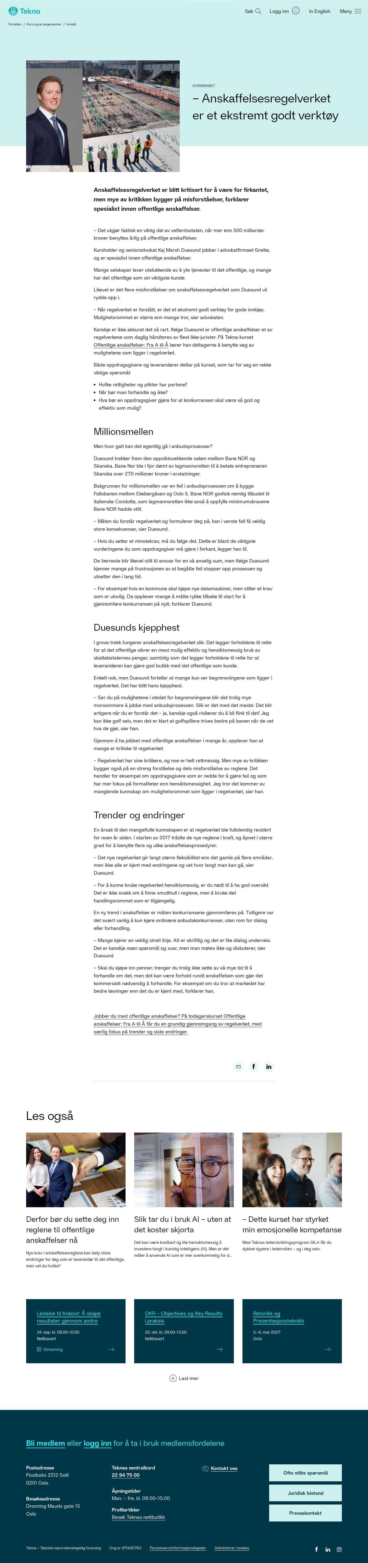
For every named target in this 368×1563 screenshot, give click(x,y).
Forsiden (15, 24)
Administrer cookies (232, 1547)
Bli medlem (45, 1442)
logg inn (98, 1442)
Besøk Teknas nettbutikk (138, 1517)
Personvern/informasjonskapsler (178, 1547)
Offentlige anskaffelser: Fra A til (131, 345)
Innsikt (71, 24)
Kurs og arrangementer (44, 24)
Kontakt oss (224, 1468)
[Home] (24, 11)
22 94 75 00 (126, 1475)
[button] (252, 10)
